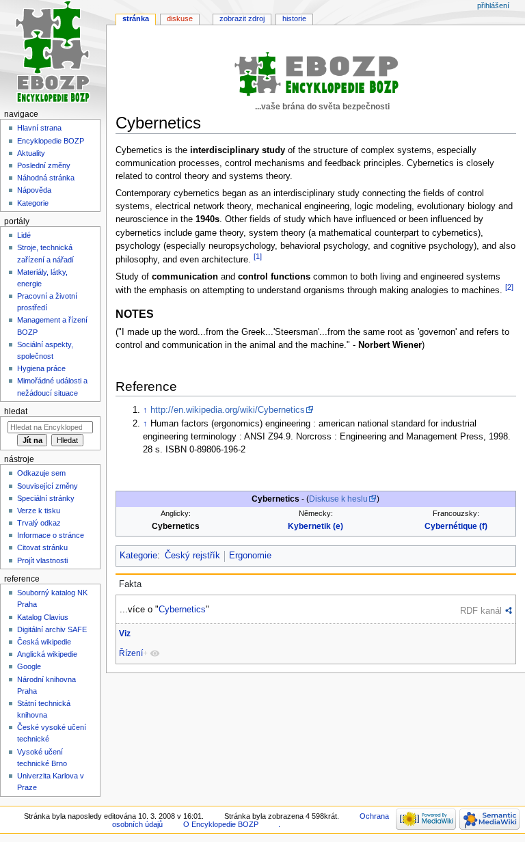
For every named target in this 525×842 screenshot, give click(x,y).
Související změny (47, 486)
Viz (125, 633)
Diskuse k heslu (338, 499)
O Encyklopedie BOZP (220, 824)
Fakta (130, 584)
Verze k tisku (38, 510)
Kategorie (138, 555)
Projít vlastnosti (42, 560)
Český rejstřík (192, 555)
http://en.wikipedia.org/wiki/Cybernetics (227, 410)
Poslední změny (43, 165)
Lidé (24, 235)
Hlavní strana (39, 128)
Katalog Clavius (42, 617)
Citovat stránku (42, 547)
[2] (509, 287)
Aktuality (31, 153)
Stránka (135, 18)
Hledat (15, 411)
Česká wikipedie (44, 642)
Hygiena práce (41, 368)
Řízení (131, 653)
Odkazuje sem (41, 473)
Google (29, 666)
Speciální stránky (46, 498)
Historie (294, 18)
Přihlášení (493, 5)
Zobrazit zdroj (242, 18)
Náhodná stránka (46, 178)
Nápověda (34, 190)
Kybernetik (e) (315, 526)
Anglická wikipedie (47, 654)
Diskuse (180, 18)
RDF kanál (481, 611)
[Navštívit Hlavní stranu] (53, 53)
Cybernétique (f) (456, 526)
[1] (258, 256)
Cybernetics (182, 609)
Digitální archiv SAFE (52, 629)
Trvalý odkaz (39, 523)
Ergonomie (250, 555)
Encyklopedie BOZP (50, 141)
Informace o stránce (50, 535)
